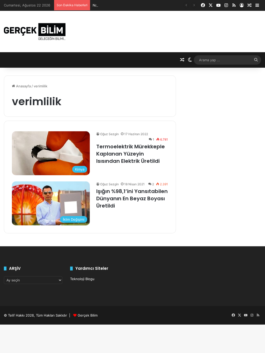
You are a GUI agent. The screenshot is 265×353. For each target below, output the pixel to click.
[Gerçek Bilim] (34, 31)
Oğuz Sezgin (109, 134)
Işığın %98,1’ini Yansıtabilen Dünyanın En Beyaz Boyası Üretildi (132, 198)
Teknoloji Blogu (82, 279)
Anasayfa (23, 86)
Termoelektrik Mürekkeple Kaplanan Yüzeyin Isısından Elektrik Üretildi (130, 154)
